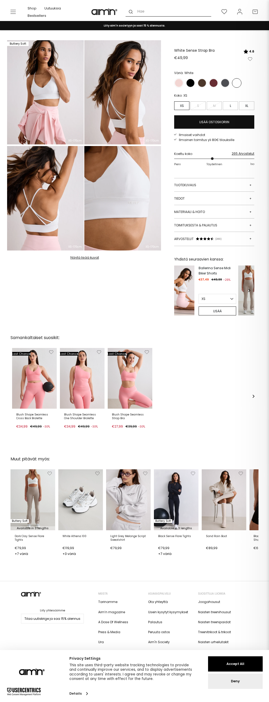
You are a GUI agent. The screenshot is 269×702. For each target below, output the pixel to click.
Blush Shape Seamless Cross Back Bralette (32, 416)
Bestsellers (37, 15)
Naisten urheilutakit (213, 642)
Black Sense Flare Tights (174, 536)
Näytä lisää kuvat (84, 257)
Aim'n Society (159, 642)
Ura (101, 642)
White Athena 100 (74, 536)
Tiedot (213, 198)
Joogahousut (209, 602)
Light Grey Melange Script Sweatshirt (128, 538)
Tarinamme (107, 602)
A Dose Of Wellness (113, 622)
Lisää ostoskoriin (31, 432)
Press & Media (109, 632)
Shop (32, 8)
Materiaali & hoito (213, 212)
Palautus (155, 622)
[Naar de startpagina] (104, 11)
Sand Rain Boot (216, 536)
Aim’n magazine (111, 612)
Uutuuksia (52, 8)
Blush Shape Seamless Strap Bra (128, 416)
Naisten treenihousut (214, 612)
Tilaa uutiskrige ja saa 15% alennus (52, 618)
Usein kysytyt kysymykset (168, 612)
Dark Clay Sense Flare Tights (29, 538)
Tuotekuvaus (213, 185)
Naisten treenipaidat (214, 622)
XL (246, 105)
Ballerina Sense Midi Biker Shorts (215, 270)
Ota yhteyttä (158, 602)
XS (182, 105)
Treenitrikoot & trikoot (214, 632)
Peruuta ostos (159, 632)
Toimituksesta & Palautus (213, 225)
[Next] (249, 290)
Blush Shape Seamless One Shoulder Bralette (80, 416)
